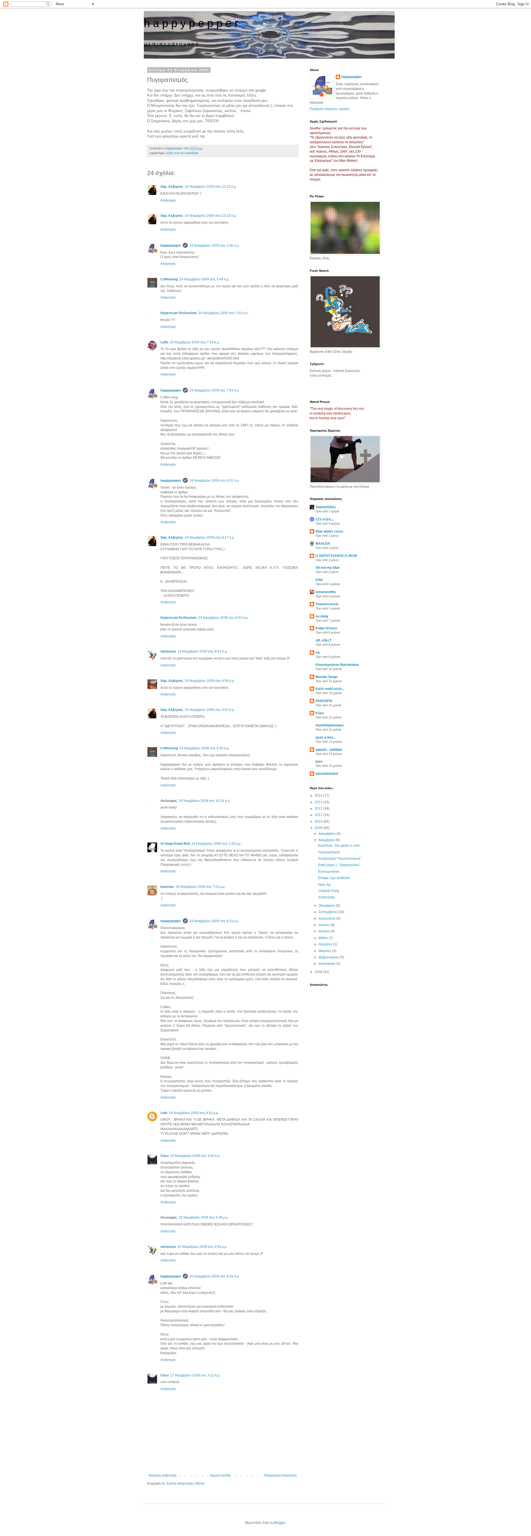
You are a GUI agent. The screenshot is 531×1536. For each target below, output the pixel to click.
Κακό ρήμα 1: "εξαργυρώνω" (339, 865)
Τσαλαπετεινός (327, 604)
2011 (319, 815)
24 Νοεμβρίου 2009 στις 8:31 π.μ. (223, 618)
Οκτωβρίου (327, 905)
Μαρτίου (325, 951)
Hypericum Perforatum (178, 313)
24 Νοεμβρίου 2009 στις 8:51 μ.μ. (194, 1113)
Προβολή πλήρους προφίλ (329, 109)
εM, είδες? (323, 640)
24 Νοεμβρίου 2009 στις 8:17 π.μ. (210, 537)
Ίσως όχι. (325, 884)
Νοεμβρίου (327, 840)
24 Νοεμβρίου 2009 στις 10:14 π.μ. (205, 801)
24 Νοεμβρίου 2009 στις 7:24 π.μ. (195, 342)
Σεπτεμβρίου (328, 912)
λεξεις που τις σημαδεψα (182, 153)
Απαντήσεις (326, 897)
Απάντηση (168, 200)
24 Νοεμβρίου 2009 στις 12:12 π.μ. (211, 187)
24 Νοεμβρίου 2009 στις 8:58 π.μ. (210, 681)
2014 (319, 795)
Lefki (164, 342)
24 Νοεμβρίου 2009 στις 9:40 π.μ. (204, 748)
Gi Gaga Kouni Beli (175, 844)
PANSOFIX (324, 701)
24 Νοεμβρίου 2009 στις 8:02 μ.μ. (214, 921)
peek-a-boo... (326, 737)
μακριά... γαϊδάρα (329, 750)
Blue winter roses (329, 531)
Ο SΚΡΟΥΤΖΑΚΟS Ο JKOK (336, 556)
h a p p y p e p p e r (191, 23)
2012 (319, 808)
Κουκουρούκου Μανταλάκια (337, 665)
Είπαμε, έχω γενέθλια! (334, 878)
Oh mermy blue (328, 568)
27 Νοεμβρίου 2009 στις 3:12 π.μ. (195, 1375)
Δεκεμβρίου (328, 834)
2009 (319, 828)
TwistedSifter (326, 507)
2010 (319, 821)
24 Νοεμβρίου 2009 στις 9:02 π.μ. (210, 710)
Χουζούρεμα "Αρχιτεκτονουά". (340, 858)
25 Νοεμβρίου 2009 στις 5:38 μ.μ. (203, 1217)
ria (318, 652)
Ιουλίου (324, 925)
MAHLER (323, 544)
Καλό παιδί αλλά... (330, 689)
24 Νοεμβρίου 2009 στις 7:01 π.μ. (223, 313)
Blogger (279, 1523)
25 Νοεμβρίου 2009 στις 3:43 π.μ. (195, 1156)
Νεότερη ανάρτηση (162, 1475)
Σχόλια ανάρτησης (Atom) (185, 1483)
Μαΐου (324, 938)
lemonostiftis (326, 592)
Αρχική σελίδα (220, 1475)
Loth (163, 1113)
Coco (164, 1156)
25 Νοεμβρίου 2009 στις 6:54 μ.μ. (202, 1247)
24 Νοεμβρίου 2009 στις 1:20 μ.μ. (216, 844)
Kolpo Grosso (326, 628)
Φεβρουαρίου (329, 957)
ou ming (322, 616)
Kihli (319, 580)
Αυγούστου (327, 918)
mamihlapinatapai (329, 725)
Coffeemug (169, 279)
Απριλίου (326, 944)
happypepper (170, 245)
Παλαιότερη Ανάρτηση (280, 1475)
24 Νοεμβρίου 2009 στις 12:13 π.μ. (211, 216)
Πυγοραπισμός (329, 852)
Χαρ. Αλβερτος (171, 187)
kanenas (167, 887)
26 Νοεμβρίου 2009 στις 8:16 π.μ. (214, 1276)
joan (319, 761)
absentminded (327, 774)
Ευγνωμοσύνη (328, 871)
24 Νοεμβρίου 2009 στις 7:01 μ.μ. (200, 887)
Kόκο (320, 713)
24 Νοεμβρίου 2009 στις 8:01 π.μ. (214, 481)
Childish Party (328, 891)
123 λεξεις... (325, 519)
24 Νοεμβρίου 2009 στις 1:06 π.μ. (214, 245)
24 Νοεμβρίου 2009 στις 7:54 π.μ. (214, 390)
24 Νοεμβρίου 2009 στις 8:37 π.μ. (203, 651)
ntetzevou (168, 651)
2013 (319, 802)
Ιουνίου (324, 931)
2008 (319, 972)
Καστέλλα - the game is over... (340, 845)
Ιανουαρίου (327, 964)
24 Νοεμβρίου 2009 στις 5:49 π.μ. (204, 279)
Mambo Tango (326, 677)
